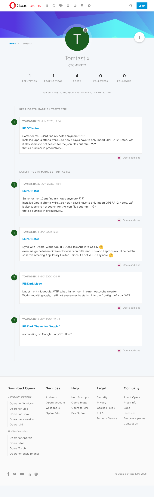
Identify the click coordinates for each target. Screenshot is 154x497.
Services (53, 388)
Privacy (101, 402)
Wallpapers (53, 407)
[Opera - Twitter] (14, 474)
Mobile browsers (17, 431)
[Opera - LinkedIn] (29, 474)
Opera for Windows (22, 403)
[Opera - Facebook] (8, 473)
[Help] (89, 5)
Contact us (131, 423)
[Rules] (82, 5)
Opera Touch (18, 448)
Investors (129, 413)
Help (75, 388)
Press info (130, 402)
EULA (100, 413)
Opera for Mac (19, 408)
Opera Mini (16, 443)
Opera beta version (22, 419)
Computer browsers (19, 396)
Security (102, 397)
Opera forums (80, 407)
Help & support (81, 397)
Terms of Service (107, 418)
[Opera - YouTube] (22, 474)
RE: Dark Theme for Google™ (41, 326)
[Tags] (61, 5)
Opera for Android (21, 437)
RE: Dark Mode (32, 283)
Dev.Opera (78, 413)
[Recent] (54, 5)
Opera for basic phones (25, 453)
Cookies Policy (106, 407)
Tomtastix (29, 121)
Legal (101, 388)
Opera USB (17, 424)
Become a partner (135, 418)
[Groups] (75, 5)
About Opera (132, 397)
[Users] (68, 5)
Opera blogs (79, 402)
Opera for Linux (19, 413)
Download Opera (21, 388)
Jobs (127, 407)
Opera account (55, 402)
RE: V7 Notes (30, 128)
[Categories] (47, 5)
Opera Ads (53, 413)
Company (132, 388)
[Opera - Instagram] (36, 474)
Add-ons (51, 397)
